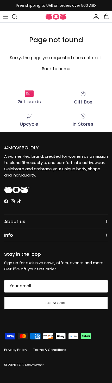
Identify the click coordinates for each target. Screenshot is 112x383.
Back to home (56, 69)
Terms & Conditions (49, 349)
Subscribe (56, 303)
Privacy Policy (15, 349)
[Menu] (5, 16)
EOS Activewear (30, 364)
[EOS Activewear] (56, 17)
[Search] (17, 16)
